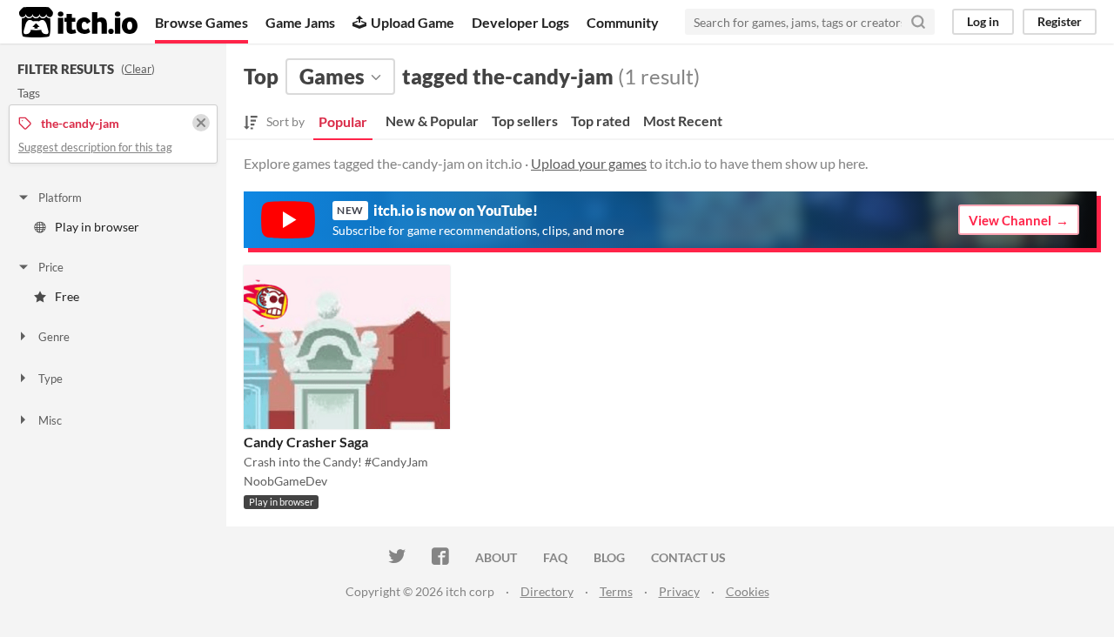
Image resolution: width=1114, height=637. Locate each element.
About (496, 557)
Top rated (600, 120)
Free (67, 296)
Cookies (747, 591)
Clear (137, 69)
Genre (54, 337)
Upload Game (412, 22)
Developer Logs (520, 22)
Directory (547, 591)
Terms (616, 591)
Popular (343, 121)
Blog (609, 557)
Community (623, 22)
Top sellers (525, 120)
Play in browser (97, 226)
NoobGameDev (285, 480)
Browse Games (201, 22)
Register (1059, 21)
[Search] (918, 22)
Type (50, 379)
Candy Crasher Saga (306, 441)
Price (51, 267)
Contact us (688, 557)
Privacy (679, 591)
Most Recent (682, 120)
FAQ (555, 557)
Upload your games (589, 163)
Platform (60, 198)
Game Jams (300, 22)
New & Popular (432, 120)
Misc (50, 420)
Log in (983, 21)
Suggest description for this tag (95, 147)
